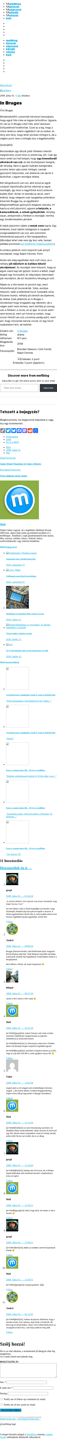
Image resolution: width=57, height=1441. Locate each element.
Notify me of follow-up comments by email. (25, 1399)
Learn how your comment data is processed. (30, 1417)
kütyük (13, 12)
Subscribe (48, 388)
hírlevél (14, 6)
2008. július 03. (19, 1314)
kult (8, 18)
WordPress (31, 1434)
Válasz (9, 921)
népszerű (15, 9)
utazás (13, 15)
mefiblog (15, 3)
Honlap (3, 1393)
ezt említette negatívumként (37, 244)
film (19, 95)
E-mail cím (6, 1388)
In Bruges (22, 331)
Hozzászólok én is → (16, 868)
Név (3, 1382)
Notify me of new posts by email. (20, 1404)
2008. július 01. (13, 450)
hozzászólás (9, 1361)
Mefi (8, 447)
